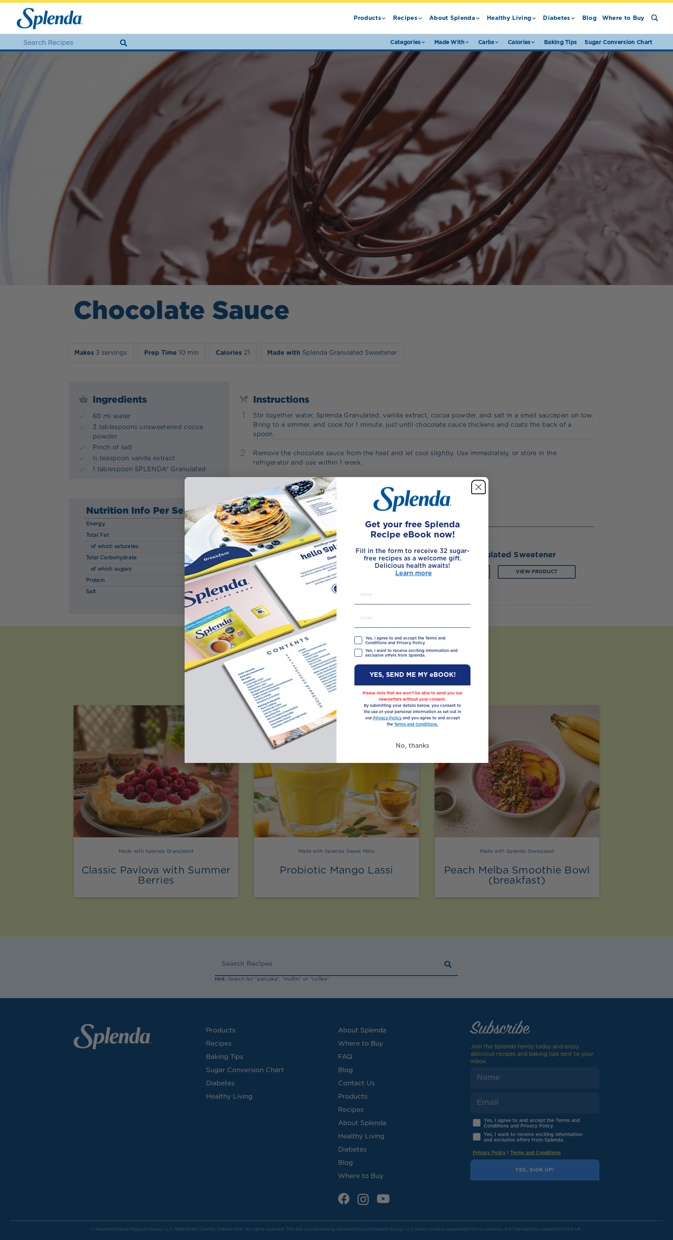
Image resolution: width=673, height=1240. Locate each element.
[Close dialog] (478, 487)
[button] (383, 18)
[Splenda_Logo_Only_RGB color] (50, 18)
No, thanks (412, 746)
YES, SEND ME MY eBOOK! (413, 675)
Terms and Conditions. (416, 724)
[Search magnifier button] (655, 18)
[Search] (123, 43)
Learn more (413, 573)
